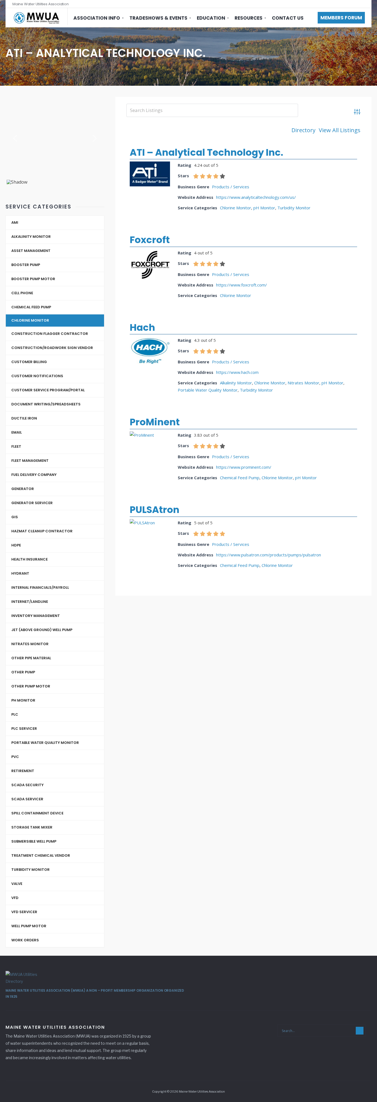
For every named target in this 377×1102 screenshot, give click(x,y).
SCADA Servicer (27, 799)
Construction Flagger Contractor (49, 333)
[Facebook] (352, 4)
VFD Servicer (24, 912)
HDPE (16, 545)
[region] (55, 140)
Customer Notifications (37, 376)
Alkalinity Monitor (236, 382)
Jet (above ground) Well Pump (41, 629)
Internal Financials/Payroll (40, 587)
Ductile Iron (24, 418)
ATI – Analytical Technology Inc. (206, 152)
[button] (15, 138)
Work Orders (25, 940)
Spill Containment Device (37, 813)
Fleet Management (30, 460)
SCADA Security (27, 785)
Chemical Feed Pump (239, 477)
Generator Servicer (32, 503)
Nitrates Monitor (303, 382)
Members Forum (341, 17)
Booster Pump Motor (33, 279)
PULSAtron (154, 509)
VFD (14, 897)
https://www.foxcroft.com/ (241, 285)
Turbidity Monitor (293, 207)
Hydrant (20, 573)
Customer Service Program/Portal (48, 390)
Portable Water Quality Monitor (208, 390)
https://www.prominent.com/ (243, 467)
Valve (16, 883)
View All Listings (339, 130)
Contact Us (288, 18)
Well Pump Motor (28, 926)
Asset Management (31, 250)
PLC (14, 714)
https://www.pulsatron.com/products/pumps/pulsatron (268, 554)
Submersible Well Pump (33, 841)
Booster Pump (25, 264)
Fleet (16, 446)
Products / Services (230, 186)
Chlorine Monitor (235, 207)
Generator (22, 488)
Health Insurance (29, 559)
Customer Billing (29, 361)
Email (16, 432)
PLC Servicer (24, 728)
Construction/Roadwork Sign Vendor (52, 347)
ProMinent (155, 422)
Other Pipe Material (31, 658)
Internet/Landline (29, 601)
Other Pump (23, 672)
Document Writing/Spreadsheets (46, 404)
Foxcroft (150, 239)
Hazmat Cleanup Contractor (42, 531)
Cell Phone (22, 293)
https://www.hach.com (237, 372)
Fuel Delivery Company (34, 474)
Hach (142, 327)
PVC (15, 756)
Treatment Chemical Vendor (40, 855)
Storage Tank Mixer (31, 827)
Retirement (22, 770)
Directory (303, 130)
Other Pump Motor (30, 686)
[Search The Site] (363, 3)
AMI (14, 222)
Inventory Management (35, 615)
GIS (14, 517)
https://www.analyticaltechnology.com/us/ (256, 197)
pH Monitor (264, 207)
